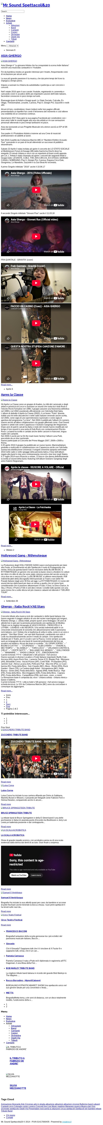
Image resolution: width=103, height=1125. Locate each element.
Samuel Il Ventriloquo (12, 897)
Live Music (52, 1106)
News (8, 18)
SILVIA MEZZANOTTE (18, 1086)
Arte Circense (27, 1104)
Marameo (69, 1106)
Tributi (14, 39)
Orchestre (15, 34)
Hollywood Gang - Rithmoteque (24, 555)
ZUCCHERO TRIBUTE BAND (14, 735)
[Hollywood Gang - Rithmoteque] (16, 561)
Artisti (9, 23)
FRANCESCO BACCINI (16, 931)
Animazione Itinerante (11, 1104)
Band (13, 28)
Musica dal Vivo (88, 1106)
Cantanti (15, 30)
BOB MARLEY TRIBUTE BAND (20, 968)
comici (26, 1106)
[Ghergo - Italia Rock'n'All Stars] (15, 612)
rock (42, 1109)
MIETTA (9, 993)
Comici (14, 32)
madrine (61, 1106)
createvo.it (66, 1122)
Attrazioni (15, 25)
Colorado (18, 1106)
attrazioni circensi (72, 1104)
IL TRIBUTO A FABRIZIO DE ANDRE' (17, 1061)
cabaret (96, 1104)
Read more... (6, 385)
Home (9, 16)
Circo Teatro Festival (11, 920)
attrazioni (59, 1104)
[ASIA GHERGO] (9, 61)
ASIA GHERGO (11, 55)
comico (32, 1106)
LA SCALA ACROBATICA (12, 835)
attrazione (50, 1104)
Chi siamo (10, 1115)
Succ (8, 704)
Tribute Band (6, 1111)
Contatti (10, 41)
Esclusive (10, 21)
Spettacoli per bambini (85, 1109)
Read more (6, 782)
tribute (98, 1109)
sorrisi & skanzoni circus (55, 1109)
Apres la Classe (12, 394)
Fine (8, 706)
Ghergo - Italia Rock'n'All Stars (23, 606)
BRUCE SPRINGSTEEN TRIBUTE (16, 813)
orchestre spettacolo (10, 1109)
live (45, 1106)
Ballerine (84, 1104)
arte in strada (40, 1104)
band (90, 1104)
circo (11, 1106)
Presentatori (34, 1109)
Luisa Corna (7, 790)
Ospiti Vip (15, 37)
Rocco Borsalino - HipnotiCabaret (23, 980)
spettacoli (70, 1109)
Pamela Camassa (15, 956)
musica (77, 1106)
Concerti (40, 1106)
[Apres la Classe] (9, 400)
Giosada (10, 943)
